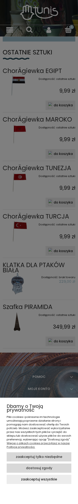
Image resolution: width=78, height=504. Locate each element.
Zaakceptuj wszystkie (39, 479)
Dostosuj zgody (39, 468)
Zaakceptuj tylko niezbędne (39, 456)
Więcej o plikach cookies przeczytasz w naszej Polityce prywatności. (38, 445)
